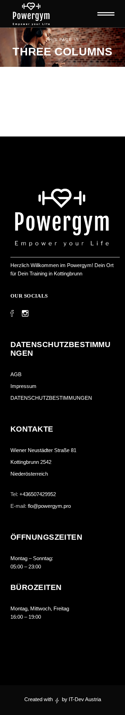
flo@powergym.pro (49, 506)
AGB (16, 374)
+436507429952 (37, 494)
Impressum (23, 386)
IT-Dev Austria (85, 699)
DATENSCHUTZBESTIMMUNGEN (51, 398)
